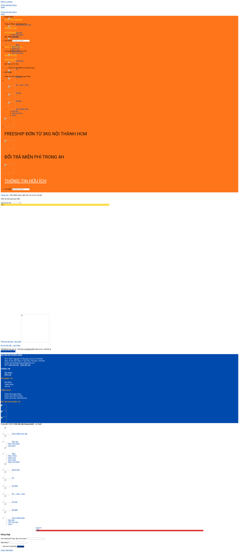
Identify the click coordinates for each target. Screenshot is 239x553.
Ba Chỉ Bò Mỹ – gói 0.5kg (10, 345)
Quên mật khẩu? (7, 550)
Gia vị (14, 115)
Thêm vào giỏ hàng (8, 351)
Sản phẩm (8, 373)
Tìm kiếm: (8, 189)
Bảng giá (7, 375)
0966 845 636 (25, 365)
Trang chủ (4, 195)
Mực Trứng (16, 47)
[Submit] (5, 43)
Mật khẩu (5, 543)
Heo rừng (15, 37)
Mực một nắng (17, 35)
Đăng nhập (20, 546)
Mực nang (16, 51)
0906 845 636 (13, 365)
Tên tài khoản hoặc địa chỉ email (14, 539)
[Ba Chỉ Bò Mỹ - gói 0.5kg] (25, 342)
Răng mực (16, 49)
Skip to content (6, 2)
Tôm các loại (17, 113)
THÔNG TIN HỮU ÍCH (25, 181)
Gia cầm (15, 111)
